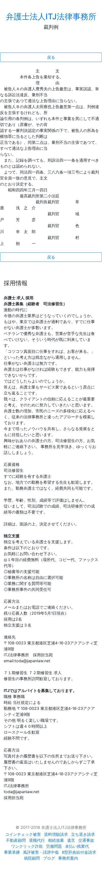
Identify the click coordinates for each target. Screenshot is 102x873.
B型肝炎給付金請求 (79, 852)
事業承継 (12, 852)
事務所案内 (68, 858)
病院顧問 (32, 858)
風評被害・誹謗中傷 (41, 852)
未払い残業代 (77, 846)
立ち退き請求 (83, 834)
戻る (51, 57)
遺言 (71, 840)
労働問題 (54, 846)
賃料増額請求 (56, 834)
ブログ (49, 858)
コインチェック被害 (23, 834)
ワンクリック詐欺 (27, 846)
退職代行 (37, 840)
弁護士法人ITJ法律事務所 (51, 16)
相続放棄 (56, 840)
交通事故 (86, 840)
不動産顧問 (16, 840)
